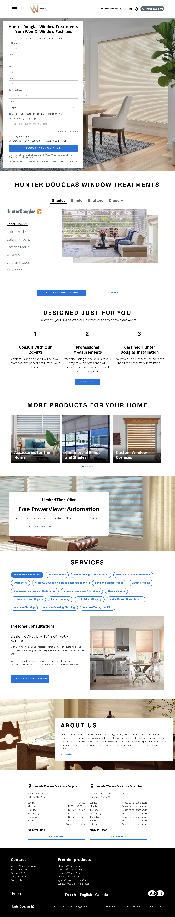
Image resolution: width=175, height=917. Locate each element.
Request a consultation (30, 679)
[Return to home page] (58, 9)
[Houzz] (130, 8)
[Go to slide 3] (87, 466)
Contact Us (88, 382)
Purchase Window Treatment (26, 140)
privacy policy (29, 157)
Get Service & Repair (56, 140)
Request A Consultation (62, 293)
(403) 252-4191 (36, 830)
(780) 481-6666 (98, 830)
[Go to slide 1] (83, 466)
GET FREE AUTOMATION (36, 527)
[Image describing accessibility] (156, 893)
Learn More (113, 293)
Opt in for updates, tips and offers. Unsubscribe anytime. (37, 114)
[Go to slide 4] (90, 466)
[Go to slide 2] (85, 466)
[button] (14, 8)
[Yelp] (136, 8)
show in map (56, 836)
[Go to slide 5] (92, 466)
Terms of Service (66, 161)
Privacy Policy (52, 161)
